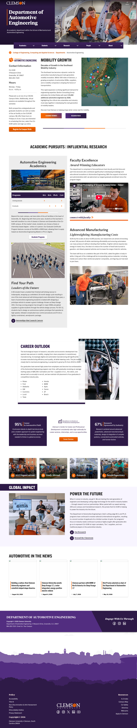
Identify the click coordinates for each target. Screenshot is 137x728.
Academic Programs (38, 237)
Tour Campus (28, 626)
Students (45, 45)
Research (67, 45)
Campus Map (123, 702)
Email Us (20, 626)
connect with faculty (80, 217)
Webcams (124, 711)
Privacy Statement (15, 713)
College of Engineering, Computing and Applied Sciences (33, 52)
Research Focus (76, 116)
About (111, 45)
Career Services (68, 439)
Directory (125, 708)
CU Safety (124, 705)
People (88, 45)
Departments (60, 52)
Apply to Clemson (122, 714)
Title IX (11, 702)
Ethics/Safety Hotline (16, 710)
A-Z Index (124, 699)
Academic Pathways (51, 116)
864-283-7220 (11, 626)
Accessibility (13, 699)
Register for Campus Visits (22, 129)
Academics (22, 45)
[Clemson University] (16, 5)
